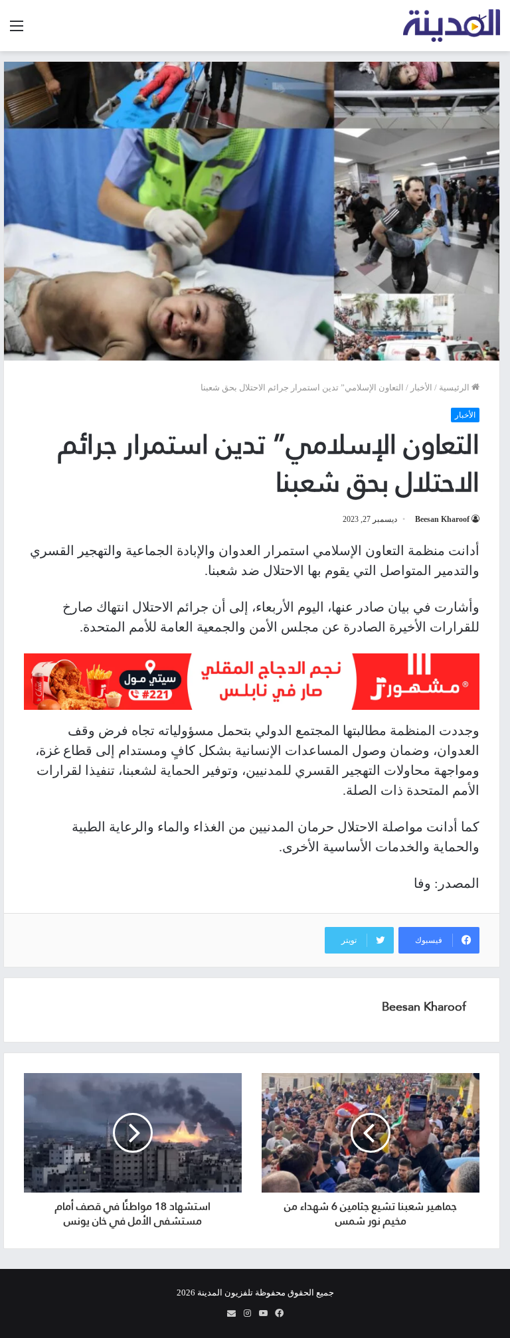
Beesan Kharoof (442, 519)
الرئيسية (455, 387)
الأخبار (421, 387)
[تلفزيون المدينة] (452, 25)
